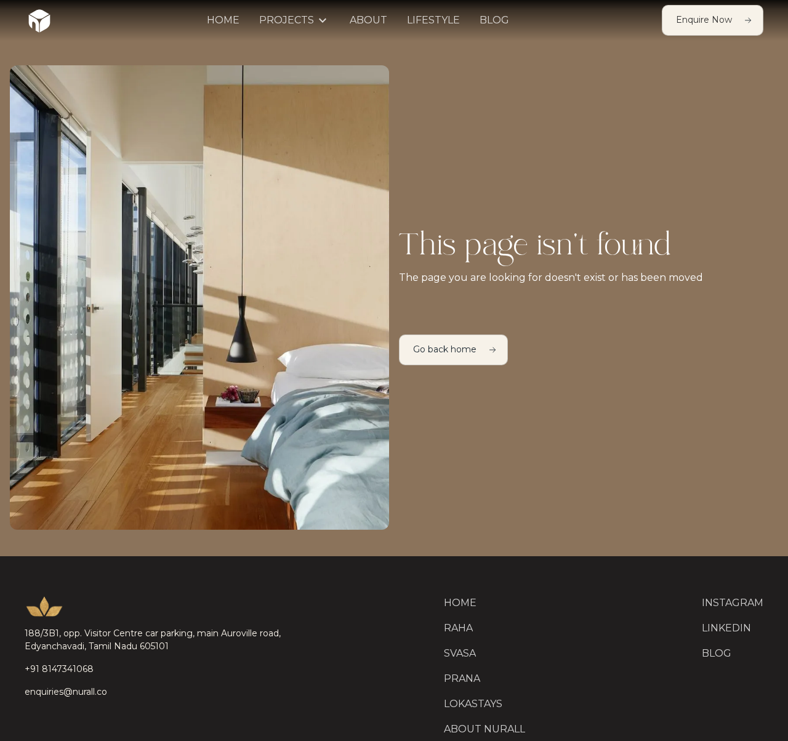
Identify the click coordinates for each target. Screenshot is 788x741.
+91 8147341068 (59, 668)
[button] (294, 20)
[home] (39, 20)
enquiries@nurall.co (66, 691)
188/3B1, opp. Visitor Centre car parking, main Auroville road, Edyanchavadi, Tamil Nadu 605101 (153, 640)
